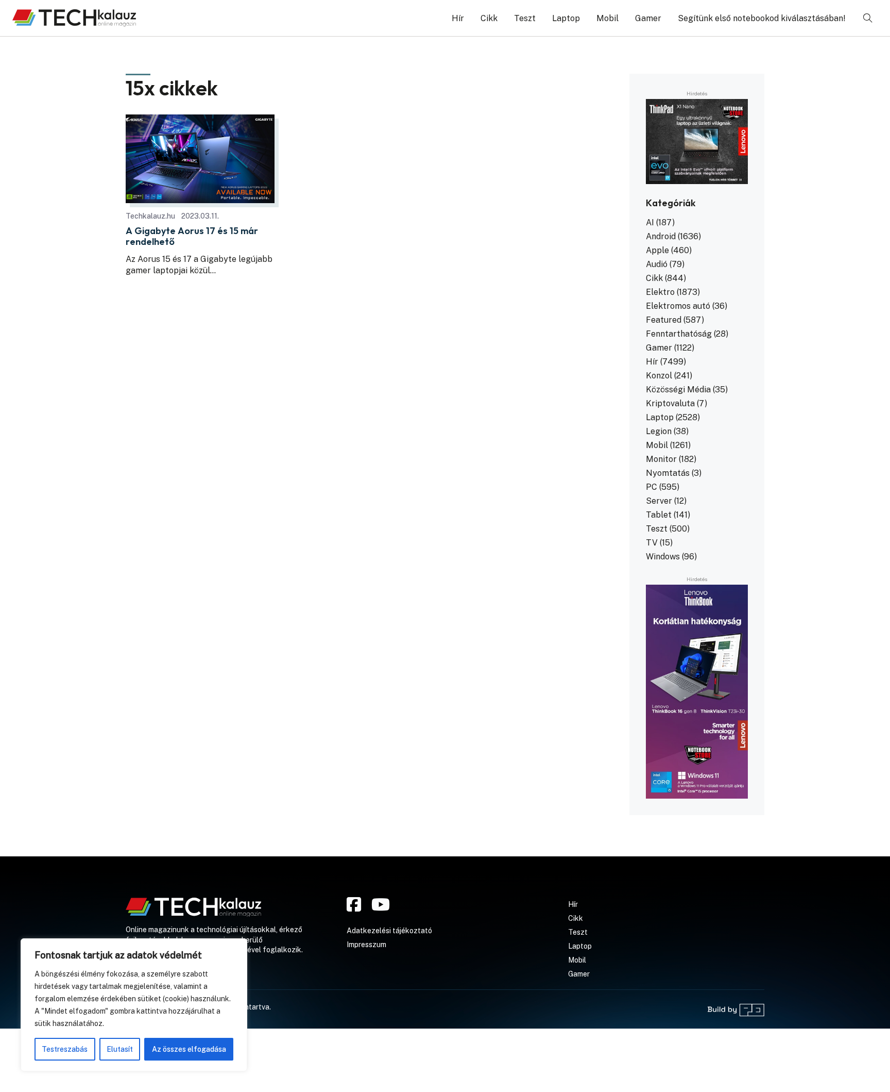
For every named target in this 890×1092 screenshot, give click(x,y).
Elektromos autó (678, 306)
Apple (657, 250)
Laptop (566, 18)
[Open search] (868, 18)
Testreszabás (65, 1049)
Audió (657, 264)
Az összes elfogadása (189, 1049)
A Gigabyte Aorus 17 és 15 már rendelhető (192, 236)
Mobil (607, 18)
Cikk (489, 18)
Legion (659, 431)
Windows (663, 556)
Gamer (648, 18)
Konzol (659, 375)
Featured (663, 320)
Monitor (661, 459)
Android (661, 236)
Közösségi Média (678, 389)
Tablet (659, 515)
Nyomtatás (668, 473)
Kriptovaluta (670, 403)
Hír (458, 18)
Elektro (660, 292)
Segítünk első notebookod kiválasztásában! (762, 18)
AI (650, 222)
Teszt (525, 18)
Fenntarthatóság (679, 334)
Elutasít (120, 1049)
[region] (134, 1004)
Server (659, 501)
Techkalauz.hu (150, 216)
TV (652, 543)
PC (651, 487)
